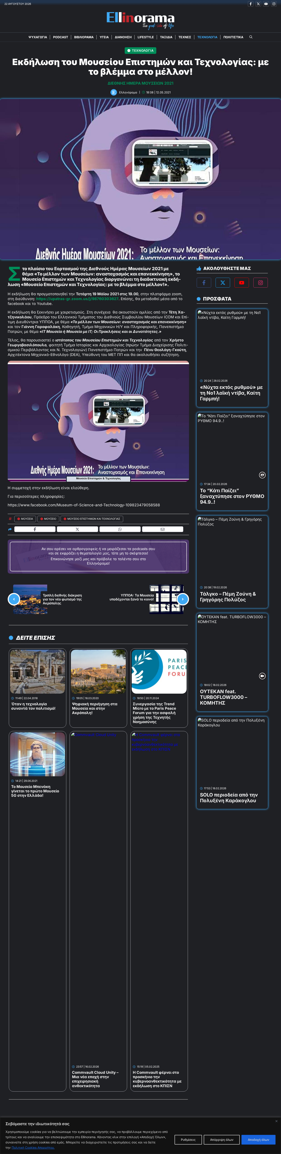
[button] (251, 37)
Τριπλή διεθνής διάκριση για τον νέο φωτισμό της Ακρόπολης (62, 599)
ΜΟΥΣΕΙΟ (50, 518)
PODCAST (60, 37)
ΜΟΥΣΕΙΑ (27, 518)
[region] (140, 1135)
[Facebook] (204, 283)
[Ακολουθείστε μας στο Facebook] (250, 4)
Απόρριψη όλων (221, 1139)
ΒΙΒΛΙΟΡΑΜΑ (84, 37)
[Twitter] (223, 283)
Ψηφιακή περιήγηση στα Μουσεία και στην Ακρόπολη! (94, 708)
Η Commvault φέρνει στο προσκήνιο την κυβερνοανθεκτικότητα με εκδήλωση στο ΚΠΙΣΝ (157, 1079)
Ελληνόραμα (128, 92)
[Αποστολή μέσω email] (163, 529)
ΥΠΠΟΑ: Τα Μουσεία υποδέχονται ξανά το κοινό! (132, 597)
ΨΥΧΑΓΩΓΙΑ (38, 37)
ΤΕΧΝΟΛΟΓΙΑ (207, 37)
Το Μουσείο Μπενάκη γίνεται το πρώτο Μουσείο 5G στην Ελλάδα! (35, 791)
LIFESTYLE (146, 37)
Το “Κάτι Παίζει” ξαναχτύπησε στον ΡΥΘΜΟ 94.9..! (232, 496)
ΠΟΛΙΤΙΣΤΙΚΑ (233, 37)
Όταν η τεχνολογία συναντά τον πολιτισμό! (33, 706)
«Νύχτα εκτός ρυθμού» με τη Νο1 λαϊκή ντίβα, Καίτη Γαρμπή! (231, 392)
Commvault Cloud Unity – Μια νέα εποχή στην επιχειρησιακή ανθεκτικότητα (95, 1079)
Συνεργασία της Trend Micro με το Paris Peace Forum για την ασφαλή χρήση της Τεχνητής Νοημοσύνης (154, 713)
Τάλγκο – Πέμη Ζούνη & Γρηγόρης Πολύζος (228, 596)
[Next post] (183, 599)
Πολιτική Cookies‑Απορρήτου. (33, 1147)
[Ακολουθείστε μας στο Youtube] (266, 4)
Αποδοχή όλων (258, 1139)
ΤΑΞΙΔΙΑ (166, 37)
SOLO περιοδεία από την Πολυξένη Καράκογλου (229, 797)
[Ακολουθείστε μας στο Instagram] (274, 4)
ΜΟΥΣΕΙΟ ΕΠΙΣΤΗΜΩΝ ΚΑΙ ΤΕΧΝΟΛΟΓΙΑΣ (93, 518)
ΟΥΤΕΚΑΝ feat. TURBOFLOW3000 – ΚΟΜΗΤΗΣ (223, 697)
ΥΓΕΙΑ (104, 37)
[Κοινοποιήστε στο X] (77, 529)
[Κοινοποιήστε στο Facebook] (35, 529)
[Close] (276, 1121)
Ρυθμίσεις (188, 1139)
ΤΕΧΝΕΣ (184, 37)
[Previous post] (14, 599)
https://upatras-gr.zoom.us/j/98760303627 (77, 299)
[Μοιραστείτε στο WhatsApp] (120, 529)
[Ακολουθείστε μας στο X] (258, 4)
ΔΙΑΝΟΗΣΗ (123, 37)
